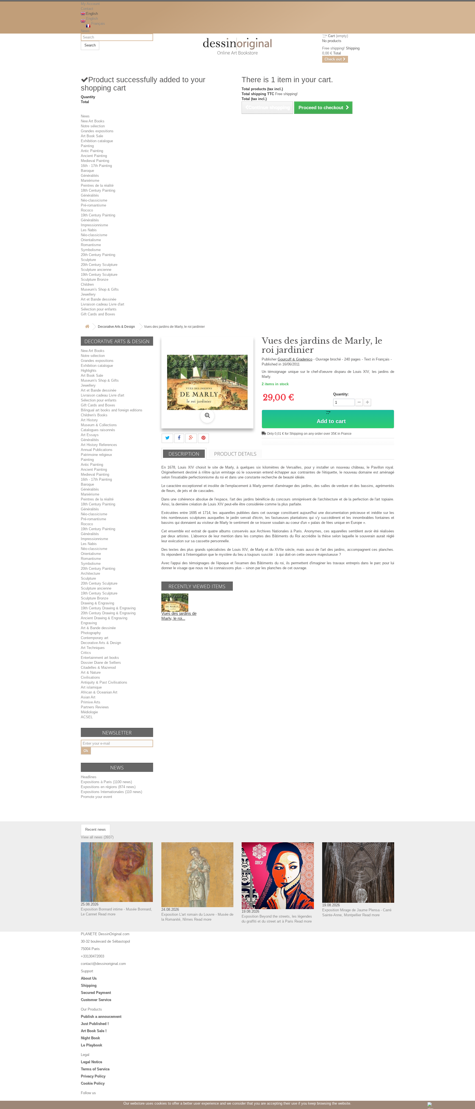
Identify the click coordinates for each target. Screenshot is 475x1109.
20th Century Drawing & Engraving (108, 613)
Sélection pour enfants (99, 309)
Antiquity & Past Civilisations (104, 682)
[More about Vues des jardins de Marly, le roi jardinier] (174, 602)
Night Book (90, 1038)
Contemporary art (94, 638)
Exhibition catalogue (97, 141)
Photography (91, 633)
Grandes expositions (97, 131)
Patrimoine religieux (96, 455)
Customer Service (96, 1000)
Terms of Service (95, 1069)
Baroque (87, 171)
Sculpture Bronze (94, 279)
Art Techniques (93, 648)
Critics (86, 653)
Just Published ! (95, 1024)
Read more (106, 914)
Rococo (87, 210)
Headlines (88, 777)
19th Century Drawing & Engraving (108, 608)
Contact (87, 9)
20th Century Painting (98, 255)
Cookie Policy (92, 1083)
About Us (88, 978)
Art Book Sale (92, 136)
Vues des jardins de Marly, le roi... (179, 616)
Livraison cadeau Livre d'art (102, 304)
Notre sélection (93, 126)
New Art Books (92, 121)
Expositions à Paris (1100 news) (106, 782)
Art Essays (90, 435)
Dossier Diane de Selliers (101, 663)
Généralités (90, 176)
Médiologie (89, 712)
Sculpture (88, 260)
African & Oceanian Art (99, 692)
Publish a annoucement (101, 1016)
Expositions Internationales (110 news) (111, 792)
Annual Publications (96, 450)
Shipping (88, 985)
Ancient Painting (94, 156)
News (85, 31)
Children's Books (94, 415)
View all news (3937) (97, 837)
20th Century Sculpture (99, 265)
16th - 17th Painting (96, 166)
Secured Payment (96, 992)
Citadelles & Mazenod (98, 667)
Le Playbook (91, 1045)
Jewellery (88, 294)
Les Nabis (89, 230)
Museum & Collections (99, 425)
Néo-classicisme (94, 200)
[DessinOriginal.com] (237, 44)
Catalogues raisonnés (98, 430)
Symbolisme (91, 250)
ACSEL (87, 717)
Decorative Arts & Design (116, 327)
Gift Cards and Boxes (98, 314)
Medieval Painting (95, 161)
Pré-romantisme (93, 205)
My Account (90, 4)
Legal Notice (91, 1062)
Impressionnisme (94, 225)
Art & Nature (91, 672)
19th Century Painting (98, 215)
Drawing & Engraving (97, 603)
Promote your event (96, 797)
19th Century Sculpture (99, 275)
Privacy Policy (93, 1076)
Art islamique (91, 687)
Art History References (99, 445)
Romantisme (91, 245)
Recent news (95, 829)
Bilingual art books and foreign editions (111, 410)
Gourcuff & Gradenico (295, 359)
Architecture (90, 573)
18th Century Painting (98, 190)
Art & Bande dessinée (98, 628)
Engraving (89, 623)
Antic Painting (92, 151)
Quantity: (341, 394)
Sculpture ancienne (96, 270)
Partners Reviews (95, 707)
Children (87, 284)
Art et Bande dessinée (98, 299)
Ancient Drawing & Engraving (104, 618)
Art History (89, 420)
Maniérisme (90, 180)
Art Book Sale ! (93, 1031)
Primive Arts (90, 702)
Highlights (88, 370)
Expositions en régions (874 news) (108, 787)
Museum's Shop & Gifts (100, 289)
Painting (87, 146)
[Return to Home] (87, 326)
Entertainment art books (100, 658)
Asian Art (88, 697)
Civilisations (90, 677)
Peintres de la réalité (97, 185)
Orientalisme (91, 240)
